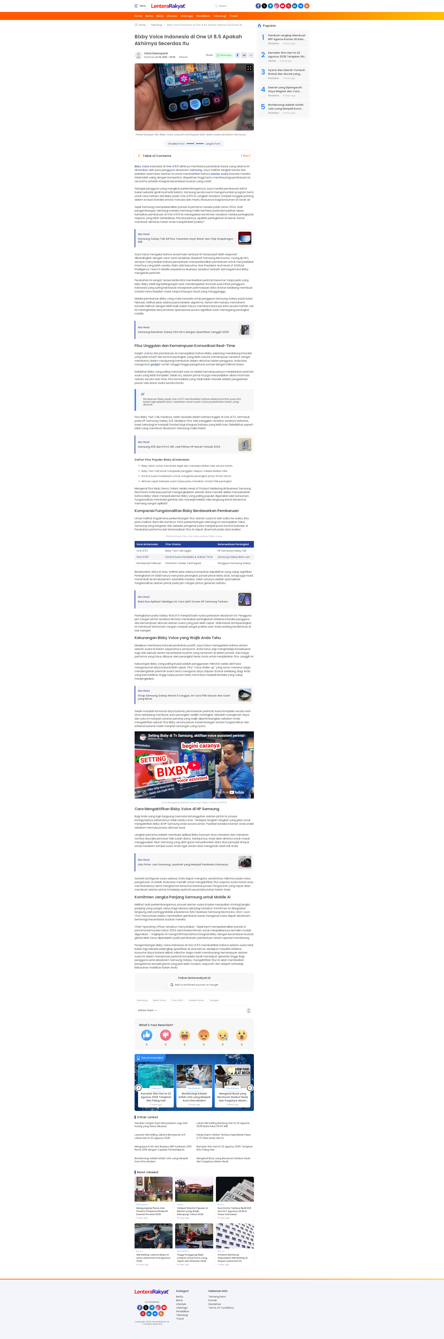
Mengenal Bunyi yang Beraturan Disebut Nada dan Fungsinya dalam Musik (194, 1097)
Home (138, 16)
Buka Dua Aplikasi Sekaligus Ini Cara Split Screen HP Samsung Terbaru (183, 601)
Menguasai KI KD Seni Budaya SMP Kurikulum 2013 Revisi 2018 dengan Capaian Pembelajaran (163, 1148)
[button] (138, 1088)
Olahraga (187, 16)
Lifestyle (172, 16)
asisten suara (219, 174)
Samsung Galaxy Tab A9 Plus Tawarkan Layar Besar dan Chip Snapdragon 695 (185, 240)
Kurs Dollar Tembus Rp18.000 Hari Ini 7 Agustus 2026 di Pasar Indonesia (234, 1211)
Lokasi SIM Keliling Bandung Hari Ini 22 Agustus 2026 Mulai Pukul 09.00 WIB (223, 1125)
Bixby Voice (142, 166)
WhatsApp (226, 55)
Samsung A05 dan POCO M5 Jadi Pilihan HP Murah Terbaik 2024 (179, 446)
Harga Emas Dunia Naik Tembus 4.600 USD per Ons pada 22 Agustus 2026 (232, 1097)
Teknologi (220, 16)
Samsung (196, 170)
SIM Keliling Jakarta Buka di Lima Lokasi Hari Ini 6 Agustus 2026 (153, 1258)
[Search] (216, 6)
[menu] (136, 6)
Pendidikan (203, 16)
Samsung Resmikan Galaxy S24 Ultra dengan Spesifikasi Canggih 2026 (183, 332)
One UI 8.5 (172, 166)
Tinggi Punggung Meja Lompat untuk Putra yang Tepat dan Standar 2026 (192, 1258)
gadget (155, 364)
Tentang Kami (217, 1296)
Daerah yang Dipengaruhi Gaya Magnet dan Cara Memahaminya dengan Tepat (285, 89)
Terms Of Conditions (221, 1307)
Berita (149, 16)
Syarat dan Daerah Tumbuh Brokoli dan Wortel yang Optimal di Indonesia (286, 72)
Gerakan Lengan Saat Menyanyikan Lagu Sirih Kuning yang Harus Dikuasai (161, 1125)
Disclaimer (214, 1304)
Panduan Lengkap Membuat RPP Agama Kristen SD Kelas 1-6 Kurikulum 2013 (286, 37)
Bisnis (159, 16)
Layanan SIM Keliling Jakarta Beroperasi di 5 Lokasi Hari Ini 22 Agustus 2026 (160, 1136)
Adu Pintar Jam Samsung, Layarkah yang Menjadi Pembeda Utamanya (183, 864)
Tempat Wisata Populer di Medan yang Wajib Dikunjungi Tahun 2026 (192, 1211)
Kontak (212, 1300)
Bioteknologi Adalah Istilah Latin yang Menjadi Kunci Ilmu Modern (156, 1097)
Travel (233, 16)
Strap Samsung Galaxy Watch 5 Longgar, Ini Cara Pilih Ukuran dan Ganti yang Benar (184, 697)
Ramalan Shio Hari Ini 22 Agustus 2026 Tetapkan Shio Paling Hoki (225, 1148)
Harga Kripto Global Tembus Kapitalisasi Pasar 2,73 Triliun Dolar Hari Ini (224, 1136)
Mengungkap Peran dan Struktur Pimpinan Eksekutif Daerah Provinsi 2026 (152, 1211)
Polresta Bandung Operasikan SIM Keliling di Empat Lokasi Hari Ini (232, 1258)
